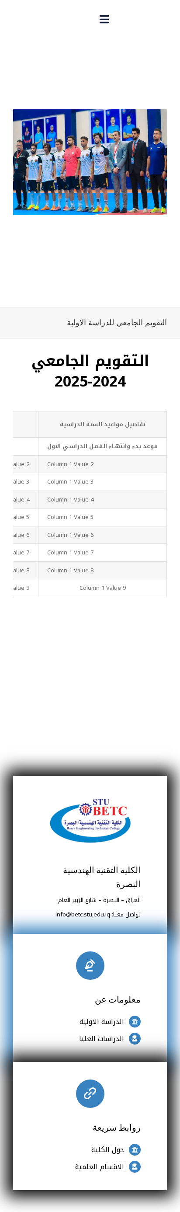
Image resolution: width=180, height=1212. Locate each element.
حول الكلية (107, 1149)
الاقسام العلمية (99, 1167)
